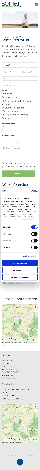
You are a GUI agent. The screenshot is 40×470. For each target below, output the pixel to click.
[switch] (34, 234)
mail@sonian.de (14, 283)
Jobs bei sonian (30, 455)
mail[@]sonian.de (8, 378)
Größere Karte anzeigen (10, 346)
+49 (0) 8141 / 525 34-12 (13, 369)
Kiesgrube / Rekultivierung (17, 115)
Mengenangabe (8, 135)
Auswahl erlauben (20, 270)
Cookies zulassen (20, 263)
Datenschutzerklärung (26, 163)
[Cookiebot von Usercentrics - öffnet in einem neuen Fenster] (28, 190)
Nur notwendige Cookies (20, 277)
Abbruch (8, 94)
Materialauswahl (8, 123)
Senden (18, 174)
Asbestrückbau (11, 97)
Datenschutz (18, 455)
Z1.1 (6, 130)
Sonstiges (9, 118)
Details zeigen (28, 256)
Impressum (8, 455)
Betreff (5, 90)
